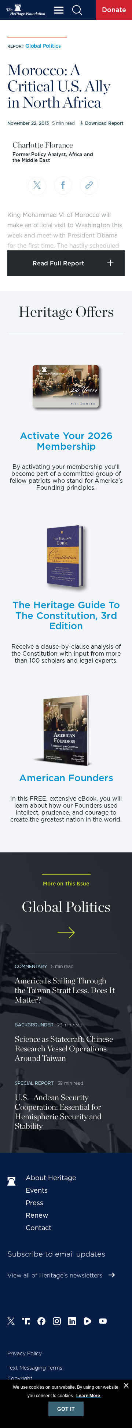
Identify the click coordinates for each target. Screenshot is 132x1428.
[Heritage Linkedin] (72, 1322)
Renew (37, 1215)
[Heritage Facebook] (41, 1322)
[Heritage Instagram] (57, 1322)
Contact (38, 1228)
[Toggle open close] (109, 234)
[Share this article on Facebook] (63, 185)
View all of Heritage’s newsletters (54, 1275)
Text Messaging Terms (34, 1367)
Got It (66, 1409)
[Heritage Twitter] (11, 1322)
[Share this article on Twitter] (37, 186)
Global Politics (43, 46)
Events (37, 1190)
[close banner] (126, 1386)
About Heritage (51, 1178)
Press (34, 1203)
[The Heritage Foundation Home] (25, 10)
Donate (114, 10)
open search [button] (76, 10)
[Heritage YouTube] (103, 1322)
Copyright (20, 1378)
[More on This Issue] (66, 932)
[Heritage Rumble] (88, 1322)
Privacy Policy (24, 1353)
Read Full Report (58, 263)
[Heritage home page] (12, 1181)
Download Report (104, 123)
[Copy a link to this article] (89, 185)
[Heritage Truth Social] (26, 1322)
